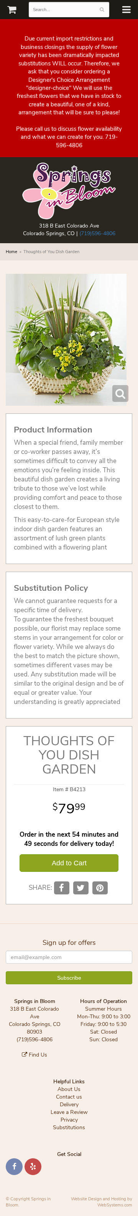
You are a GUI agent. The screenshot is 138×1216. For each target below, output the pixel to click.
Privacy (69, 1119)
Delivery (69, 1104)
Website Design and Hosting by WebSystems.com (101, 1202)
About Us (69, 1089)
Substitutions (69, 1127)
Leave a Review (69, 1112)
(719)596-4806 (97, 233)
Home (11, 252)
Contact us (69, 1097)
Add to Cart (69, 863)
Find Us (37, 1054)
